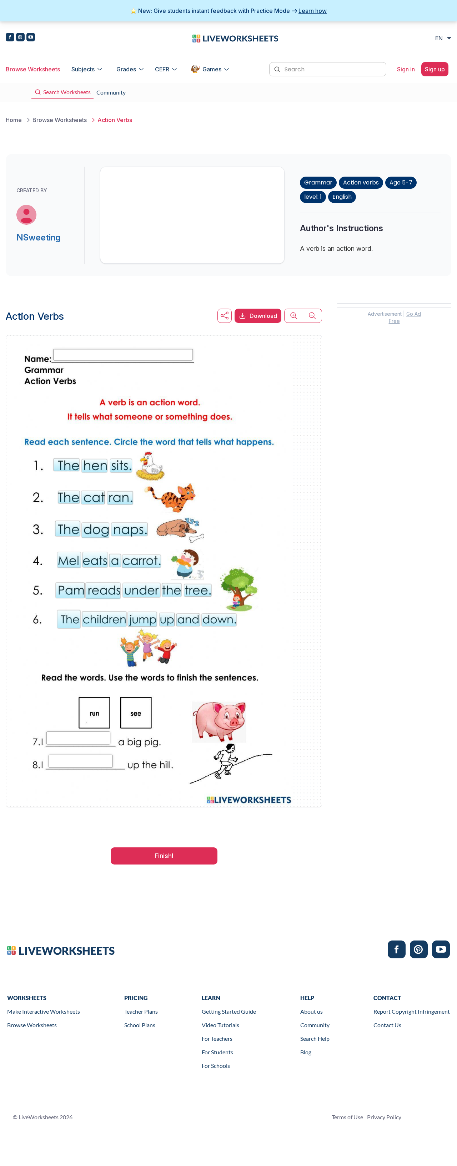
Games (211, 69)
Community (315, 1024)
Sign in (406, 69)
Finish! (164, 856)
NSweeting (38, 237)
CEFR (162, 69)
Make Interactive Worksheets (43, 1011)
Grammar (318, 182)
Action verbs (361, 182)
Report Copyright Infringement (411, 1011)
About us (311, 1011)
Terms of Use (347, 1117)
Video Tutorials (220, 1024)
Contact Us (387, 1024)
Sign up (435, 69)
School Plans (139, 1024)
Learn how (312, 10)
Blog (305, 1052)
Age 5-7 (401, 182)
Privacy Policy (384, 1117)
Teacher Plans (141, 1011)
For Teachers (217, 1038)
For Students (217, 1052)
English (342, 197)
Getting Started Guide (229, 1011)
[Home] (235, 37)
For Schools (216, 1065)
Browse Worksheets (33, 69)
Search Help (315, 1038)
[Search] (277, 68)
